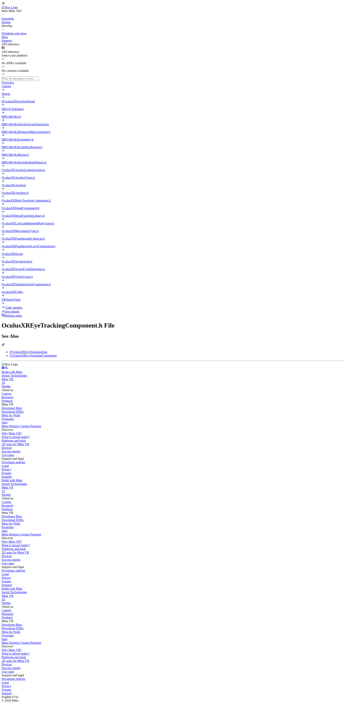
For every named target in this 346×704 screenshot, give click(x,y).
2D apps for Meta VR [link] (15, 444)
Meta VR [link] (7, 379)
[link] (10, 7)
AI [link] (3, 382)
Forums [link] (6, 473)
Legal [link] (5, 466)
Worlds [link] (6, 386)
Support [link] (7, 476)
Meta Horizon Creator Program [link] (21, 426)
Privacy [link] (6, 469)
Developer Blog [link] (12, 408)
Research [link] (7, 397)
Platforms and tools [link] (14, 440)
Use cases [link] (8, 455)
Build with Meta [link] (12, 372)
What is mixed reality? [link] (16, 437)
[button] (173, 4)
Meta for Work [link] (11, 415)
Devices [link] (7, 447)
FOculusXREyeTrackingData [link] (28, 352)
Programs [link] (8, 419)
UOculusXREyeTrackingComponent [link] (33, 355)
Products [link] (7, 401)
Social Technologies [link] (14, 375)
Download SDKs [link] (13, 411)
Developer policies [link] (13, 462)
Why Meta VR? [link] (12, 433)
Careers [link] (6, 393)
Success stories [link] (11, 451)
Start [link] (4, 422)
